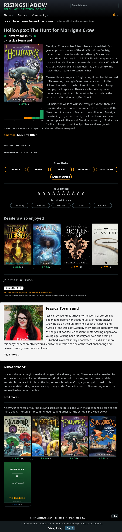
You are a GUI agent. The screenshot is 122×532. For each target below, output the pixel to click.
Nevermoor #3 (18, 36)
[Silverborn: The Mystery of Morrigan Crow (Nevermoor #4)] (35, 36)
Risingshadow (25, 6)
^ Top (114, 516)
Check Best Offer (26, 135)
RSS (83, 517)
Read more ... (12, 354)
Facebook (59, 517)
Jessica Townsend (20, 40)
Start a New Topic (13, 288)
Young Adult (24, 145)
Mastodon (74, 517)
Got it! (70, 528)
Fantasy (9, 145)
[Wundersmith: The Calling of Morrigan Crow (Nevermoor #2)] (5, 36)
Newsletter (46, 517)
